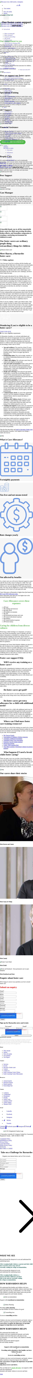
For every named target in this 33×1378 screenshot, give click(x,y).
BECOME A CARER (8, 148)
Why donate (7, 38)
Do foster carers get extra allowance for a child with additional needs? (16, 703)
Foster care (6, 52)
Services (5, 84)
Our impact (7, 118)
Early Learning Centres (9, 96)
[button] (16, 260)
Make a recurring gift (9, 33)
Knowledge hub (8, 15)
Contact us (6, 1070)
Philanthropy (7, 46)
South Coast (7, 1099)
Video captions (8, 260)
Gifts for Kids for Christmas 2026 (12, 43)
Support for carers (8, 66)
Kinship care (8, 63)
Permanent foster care (10, 60)
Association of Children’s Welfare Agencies (16, 737)
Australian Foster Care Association (13, 740)
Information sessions (9, 68)
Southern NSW (8, 1101)
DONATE (6, 147)
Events (5, 1066)
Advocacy (6, 127)
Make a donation (8, 35)
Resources (9, 157)
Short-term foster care (10, 58)
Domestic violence (8, 131)
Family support (8, 90)
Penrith (5, 1097)
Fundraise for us (8, 40)
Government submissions (11, 139)
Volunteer (6, 41)
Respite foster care (9, 61)
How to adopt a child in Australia (12, 76)
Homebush (7, 1096)
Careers (9, 155)
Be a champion (8, 115)
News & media (8, 11)
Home (1, 167)
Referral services (8, 98)
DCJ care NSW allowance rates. (9, 594)
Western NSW (8, 1104)
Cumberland (7, 1094)
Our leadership (7, 113)
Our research (7, 136)
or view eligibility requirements (11, 333)
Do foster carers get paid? (15, 690)
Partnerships (7, 141)
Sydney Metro (7, 1102)
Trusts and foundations (9, 48)
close (1, 1374)
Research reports (9, 138)
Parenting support (8, 91)
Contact (5, 145)
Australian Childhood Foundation (13, 738)
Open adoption (7, 72)
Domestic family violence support (12, 103)
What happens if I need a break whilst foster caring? (16, 753)
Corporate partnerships (9, 36)
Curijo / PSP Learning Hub (11, 745)
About (5, 107)
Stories (5, 13)
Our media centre (8, 121)
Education (6, 95)
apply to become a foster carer (24, 429)
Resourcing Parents (9, 743)
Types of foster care (9, 56)
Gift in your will (8, 45)
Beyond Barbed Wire (9, 101)
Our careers (7, 116)
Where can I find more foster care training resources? (15, 722)
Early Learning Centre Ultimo (12, 1072)
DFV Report (7, 119)
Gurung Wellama (8, 123)
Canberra (6, 1093)
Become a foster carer (9, 64)
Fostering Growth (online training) (13, 742)
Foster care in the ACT (25, 69)
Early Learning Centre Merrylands (13, 1074)
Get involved (7, 29)
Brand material (8, 1084)
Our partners (10, 152)
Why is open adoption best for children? (13, 78)
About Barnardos (8, 111)
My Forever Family (9, 735)
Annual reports (8, 1081)
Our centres (7, 8)
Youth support (7, 93)
